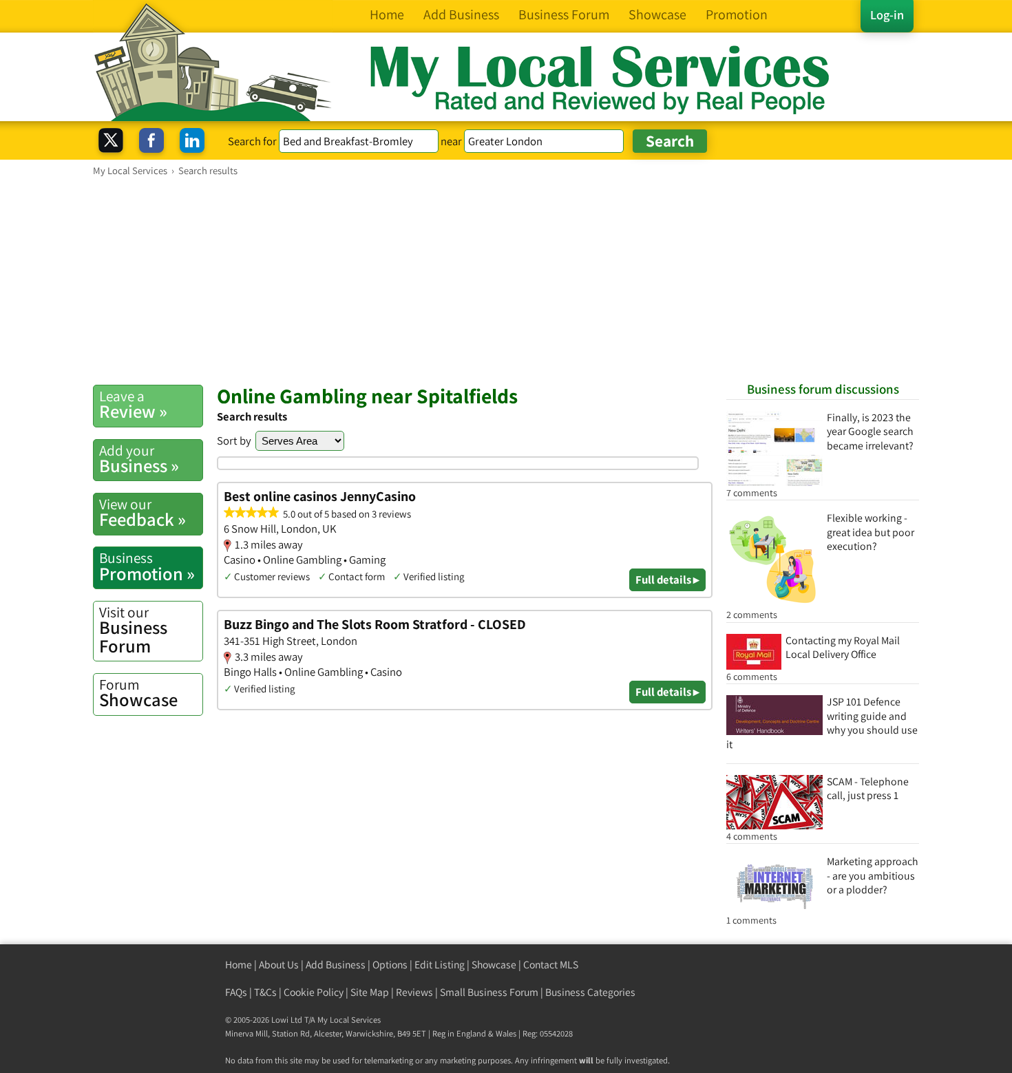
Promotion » (147, 566)
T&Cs (265, 992)
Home (238, 964)
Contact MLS (550, 964)
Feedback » (142, 512)
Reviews (414, 992)
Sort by (234, 440)
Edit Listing (439, 964)
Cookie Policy (314, 992)
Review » (133, 404)
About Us (279, 964)
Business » (139, 459)
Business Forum (133, 630)
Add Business (336, 964)
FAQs (236, 992)
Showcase (138, 693)
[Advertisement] (506, 280)
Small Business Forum (489, 992)
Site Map (369, 992)
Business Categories (590, 992)
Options (390, 964)
